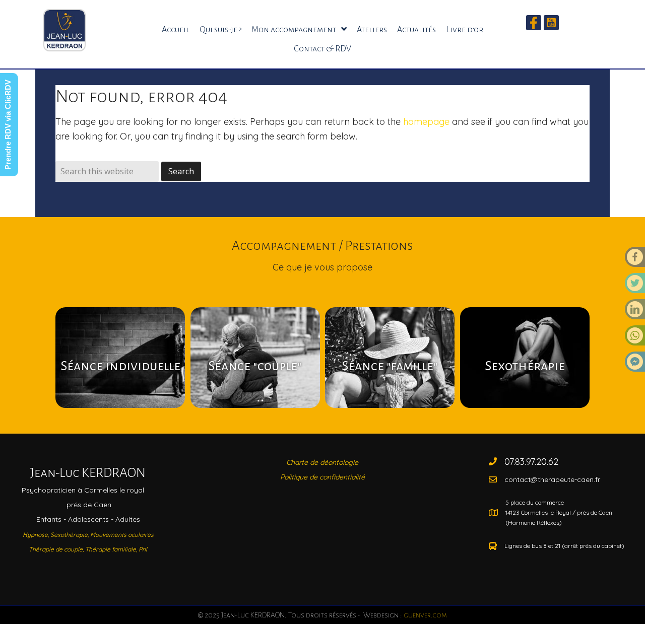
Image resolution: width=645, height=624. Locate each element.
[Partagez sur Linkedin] (635, 312)
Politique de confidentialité (322, 476)
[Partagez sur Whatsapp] (635, 338)
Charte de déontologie (322, 462)
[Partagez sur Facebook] (635, 260)
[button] (533, 22)
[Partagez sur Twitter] (635, 286)
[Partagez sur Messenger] (635, 365)
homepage (426, 121)
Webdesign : (404, 615)
